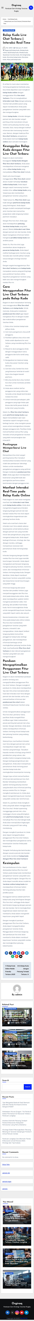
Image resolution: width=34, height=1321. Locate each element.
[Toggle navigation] (2, 8)
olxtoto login (6, 1182)
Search (5, 1080)
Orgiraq (16, 5)
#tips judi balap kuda (14, 59)
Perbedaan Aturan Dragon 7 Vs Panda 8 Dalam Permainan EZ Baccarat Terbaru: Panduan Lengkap (16, 1114)
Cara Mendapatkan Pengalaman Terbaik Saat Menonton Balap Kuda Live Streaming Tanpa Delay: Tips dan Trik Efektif (16, 1016)
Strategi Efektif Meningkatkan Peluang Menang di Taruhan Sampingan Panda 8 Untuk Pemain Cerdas (16, 1132)
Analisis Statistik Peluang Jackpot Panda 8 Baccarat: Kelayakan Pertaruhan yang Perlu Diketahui (14, 1123)
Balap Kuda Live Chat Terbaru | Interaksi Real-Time (16, 39)
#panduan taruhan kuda (11, 55)
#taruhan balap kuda (14, 57)
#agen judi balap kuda (12, 50)
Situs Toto (6, 1164)
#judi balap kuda (13, 52)
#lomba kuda (23, 52)
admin (11, 48)
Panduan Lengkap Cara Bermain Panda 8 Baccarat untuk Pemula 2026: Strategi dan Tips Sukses (16, 1141)
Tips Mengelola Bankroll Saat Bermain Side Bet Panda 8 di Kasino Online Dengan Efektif (16, 1105)
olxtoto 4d (6, 1173)
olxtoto (4, 1189)
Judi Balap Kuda (9, 30)
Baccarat (9, 1211)
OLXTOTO (24, 1318)
